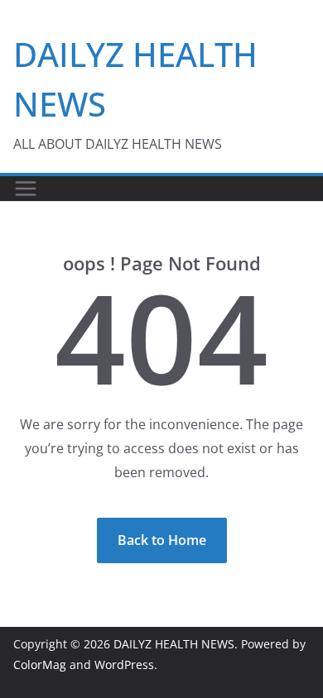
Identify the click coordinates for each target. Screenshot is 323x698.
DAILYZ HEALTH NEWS (173, 644)
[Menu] (25, 188)
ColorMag (39, 664)
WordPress (124, 664)
